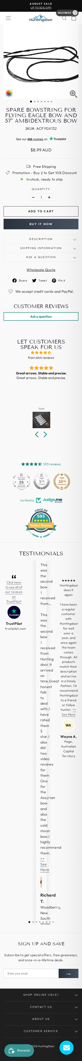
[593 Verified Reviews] (41, 540)
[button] (38, 434)
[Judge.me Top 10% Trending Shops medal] (61, 481)
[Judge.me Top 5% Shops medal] (41, 481)
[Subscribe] (68, 973)
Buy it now (41, 224)
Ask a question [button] (41, 316)
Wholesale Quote (40, 270)
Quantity (41, 189)
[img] (41, 352)
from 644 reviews (41, 357)
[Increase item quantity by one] (49, 197)
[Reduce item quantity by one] (33, 197)
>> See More (44, 864)
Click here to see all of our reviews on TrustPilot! (13, 591)
